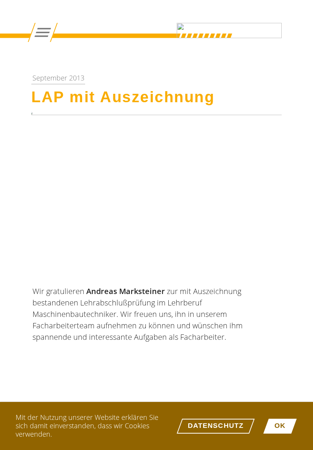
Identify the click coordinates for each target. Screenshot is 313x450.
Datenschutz (216, 425)
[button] (156, 194)
